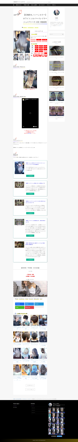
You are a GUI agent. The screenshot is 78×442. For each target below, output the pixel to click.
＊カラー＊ (25, 27)
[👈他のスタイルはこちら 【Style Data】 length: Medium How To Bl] (55, 421)
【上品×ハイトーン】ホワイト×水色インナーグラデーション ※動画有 (26, 327)
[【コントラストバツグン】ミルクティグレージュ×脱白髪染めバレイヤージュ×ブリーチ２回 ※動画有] (17, 369)
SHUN (36, 440)
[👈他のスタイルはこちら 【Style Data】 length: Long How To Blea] (63, 410)
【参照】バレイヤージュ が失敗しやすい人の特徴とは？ (35, 183)
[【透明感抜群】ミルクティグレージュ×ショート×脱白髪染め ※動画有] (17, 320)
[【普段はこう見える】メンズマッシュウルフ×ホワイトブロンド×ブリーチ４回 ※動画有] (43, 320)
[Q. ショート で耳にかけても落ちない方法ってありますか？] (56, 81)
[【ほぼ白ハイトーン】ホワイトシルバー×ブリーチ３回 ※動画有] (17, 336)
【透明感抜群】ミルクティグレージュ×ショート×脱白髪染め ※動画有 (17, 327)
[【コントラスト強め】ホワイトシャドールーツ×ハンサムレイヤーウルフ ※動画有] (43, 353)
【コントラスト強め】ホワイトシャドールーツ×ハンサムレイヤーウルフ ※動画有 (43, 360)
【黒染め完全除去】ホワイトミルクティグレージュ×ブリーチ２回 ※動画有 (17, 360)
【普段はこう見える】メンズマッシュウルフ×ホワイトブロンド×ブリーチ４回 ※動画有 (43, 327)
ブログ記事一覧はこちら (30, 385)
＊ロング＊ (36, 27)
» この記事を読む (30, 175)
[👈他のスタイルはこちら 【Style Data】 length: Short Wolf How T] (55, 426)
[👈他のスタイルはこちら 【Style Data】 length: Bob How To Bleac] (55, 410)
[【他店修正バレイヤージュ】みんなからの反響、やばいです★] (56, 96)
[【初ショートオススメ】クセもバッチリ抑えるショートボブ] (34, 320)
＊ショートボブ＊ (36, 328)
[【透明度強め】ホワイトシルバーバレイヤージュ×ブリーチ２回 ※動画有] (26, 369)
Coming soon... (33, 410)
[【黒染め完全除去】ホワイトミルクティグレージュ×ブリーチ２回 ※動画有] (17, 353)
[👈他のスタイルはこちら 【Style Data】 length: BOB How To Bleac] (50, 410)
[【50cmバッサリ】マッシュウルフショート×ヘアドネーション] (34, 336)
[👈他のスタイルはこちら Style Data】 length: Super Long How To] (63, 426)
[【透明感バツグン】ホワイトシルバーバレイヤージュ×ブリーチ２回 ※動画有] (34, 353)
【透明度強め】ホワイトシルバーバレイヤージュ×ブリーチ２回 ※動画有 (26, 377)
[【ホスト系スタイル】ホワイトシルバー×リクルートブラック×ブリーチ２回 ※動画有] (43, 336)
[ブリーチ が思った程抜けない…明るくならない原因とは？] (56, 66)
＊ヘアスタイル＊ (31, 27)
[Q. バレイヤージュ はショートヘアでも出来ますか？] (56, 51)
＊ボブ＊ (28, 361)
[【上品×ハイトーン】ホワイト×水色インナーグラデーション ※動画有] (26, 320)
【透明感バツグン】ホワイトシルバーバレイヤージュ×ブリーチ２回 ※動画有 (34, 360)
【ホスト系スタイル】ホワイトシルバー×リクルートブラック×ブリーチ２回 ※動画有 (43, 344)
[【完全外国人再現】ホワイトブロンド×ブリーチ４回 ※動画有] (26, 353)
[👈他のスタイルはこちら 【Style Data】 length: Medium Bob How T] (63, 421)
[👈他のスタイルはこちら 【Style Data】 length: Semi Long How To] (50, 432)
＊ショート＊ (33, 328)
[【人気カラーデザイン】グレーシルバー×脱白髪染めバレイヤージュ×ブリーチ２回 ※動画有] (43, 369)
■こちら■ (29, 133)
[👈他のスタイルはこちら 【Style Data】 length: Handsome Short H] (50, 426)
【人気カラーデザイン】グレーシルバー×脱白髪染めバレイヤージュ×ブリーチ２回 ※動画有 (43, 377)
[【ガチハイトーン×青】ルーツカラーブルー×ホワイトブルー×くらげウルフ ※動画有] (34, 369)
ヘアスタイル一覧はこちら (30, 389)
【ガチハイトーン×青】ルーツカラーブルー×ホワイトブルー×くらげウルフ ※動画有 (34, 377)
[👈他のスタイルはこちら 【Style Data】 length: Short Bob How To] (59, 426)
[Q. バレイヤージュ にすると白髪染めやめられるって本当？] (56, 111)
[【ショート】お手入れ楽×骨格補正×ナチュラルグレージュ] (26, 336)
